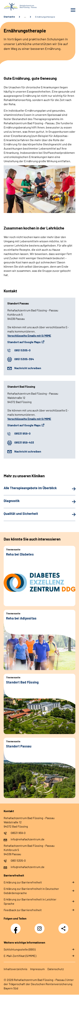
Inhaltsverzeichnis (15, 969)
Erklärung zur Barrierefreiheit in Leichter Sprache (30, 901)
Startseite (9, 16)
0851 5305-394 (24, 359)
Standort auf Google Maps (24, 342)
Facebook (16, 926)
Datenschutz (55, 969)
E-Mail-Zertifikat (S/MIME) (20, 955)
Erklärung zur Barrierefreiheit (23, 882)
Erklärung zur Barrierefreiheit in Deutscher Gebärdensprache (31, 891)
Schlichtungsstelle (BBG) (19, 949)
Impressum (37, 969)
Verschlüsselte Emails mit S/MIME (29, 335)
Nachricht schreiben (27, 368)
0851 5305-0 (22, 350)
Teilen (63, 928)
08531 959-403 (24, 442)
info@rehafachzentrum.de (27, 839)
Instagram (40, 926)
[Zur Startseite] (21, 7)
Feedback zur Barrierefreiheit (23, 910)
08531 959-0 (22, 433)
